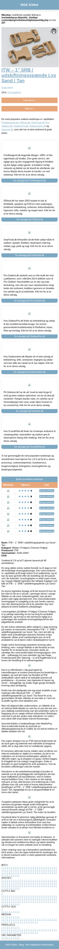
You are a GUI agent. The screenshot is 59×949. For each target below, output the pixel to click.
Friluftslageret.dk (9, 122)
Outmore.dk (7, 129)
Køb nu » (29, 108)
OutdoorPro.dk (21, 126)
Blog (21, 945)
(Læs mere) (7, 87)
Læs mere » (29, 100)
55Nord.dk (24, 122)
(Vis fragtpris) (14, 92)
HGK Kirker (30, 5)
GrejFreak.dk (37, 122)
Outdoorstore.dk (38, 126)
